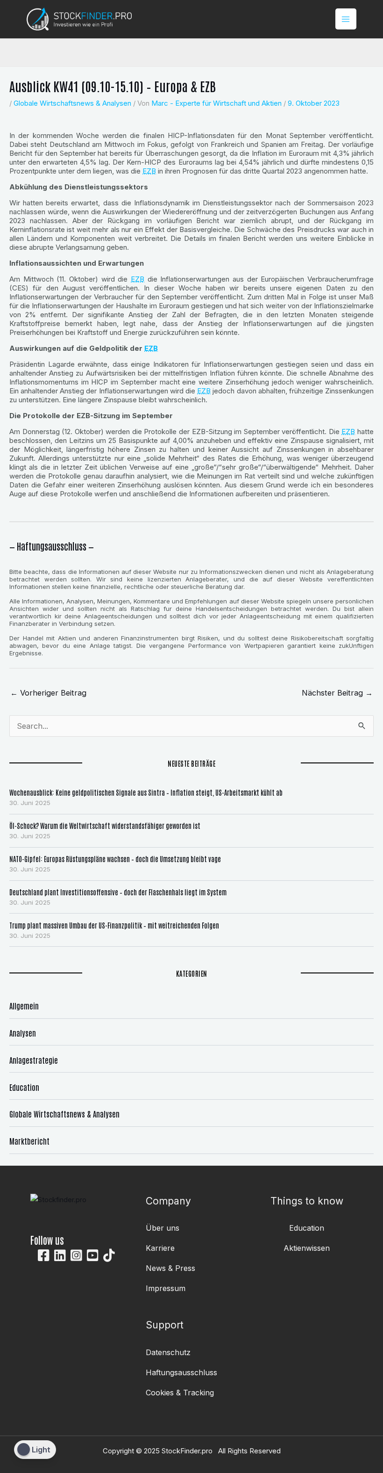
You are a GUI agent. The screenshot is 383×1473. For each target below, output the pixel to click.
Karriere (160, 1248)
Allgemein (24, 1005)
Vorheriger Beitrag (48, 692)
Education (24, 1087)
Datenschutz (168, 1352)
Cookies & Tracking (180, 1392)
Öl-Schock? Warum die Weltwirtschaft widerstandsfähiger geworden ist (104, 825)
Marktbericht (29, 1141)
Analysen (22, 1033)
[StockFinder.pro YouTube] (93, 1255)
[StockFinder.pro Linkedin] (60, 1255)
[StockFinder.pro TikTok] (109, 1255)
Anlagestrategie (33, 1060)
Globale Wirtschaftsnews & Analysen (72, 103)
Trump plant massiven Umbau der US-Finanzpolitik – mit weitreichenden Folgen (114, 925)
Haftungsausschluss (181, 1372)
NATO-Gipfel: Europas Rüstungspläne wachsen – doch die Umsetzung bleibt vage (115, 858)
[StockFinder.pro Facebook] (44, 1255)
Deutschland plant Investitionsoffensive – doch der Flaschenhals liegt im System (118, 891)
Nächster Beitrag (337, 692)
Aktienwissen (307, 1248)
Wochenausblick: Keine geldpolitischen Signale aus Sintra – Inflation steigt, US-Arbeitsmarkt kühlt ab (146, 792)
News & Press (170, 1268)
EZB (149, 171)
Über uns (162, 1228)
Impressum (165, 1288)
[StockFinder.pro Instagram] (76, 1255)
